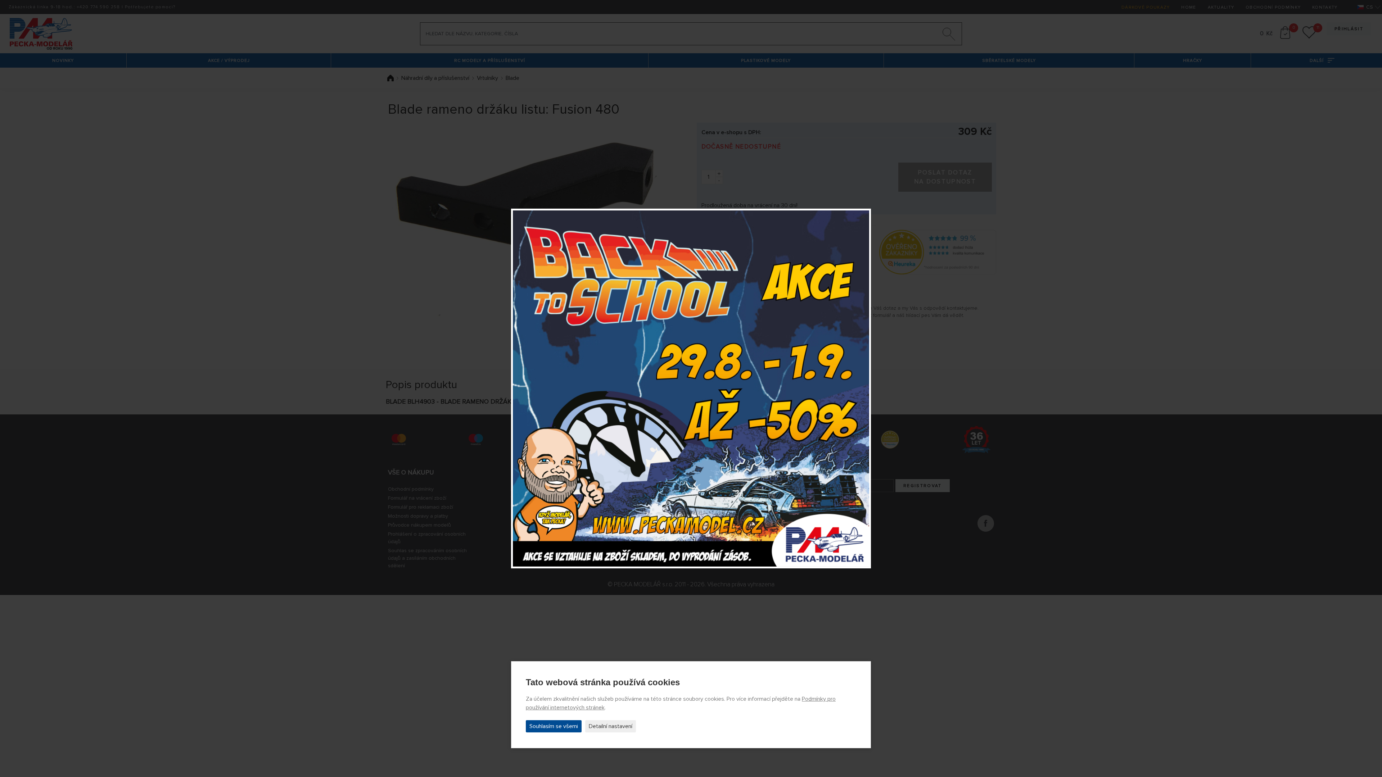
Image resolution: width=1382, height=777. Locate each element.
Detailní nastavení (610, 726)
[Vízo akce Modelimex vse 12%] (691, 388)
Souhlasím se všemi (553, 726)
